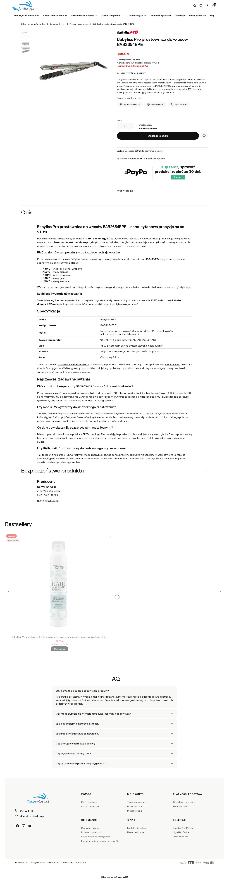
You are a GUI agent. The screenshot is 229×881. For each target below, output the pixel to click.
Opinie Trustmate (90, 806)
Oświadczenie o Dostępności (96, 836)
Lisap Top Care (180, 836)
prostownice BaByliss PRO (73, 364)
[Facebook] (17, 825)
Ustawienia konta (136, 806)
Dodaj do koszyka (158, 135)
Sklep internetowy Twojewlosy (33, 24)
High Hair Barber (181, 832)
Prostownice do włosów (79, 24)
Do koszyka (59, 648)
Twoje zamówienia (136, 802)
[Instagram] (23, 825)
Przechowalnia (134, 810)
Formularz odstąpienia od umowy (98, 841)
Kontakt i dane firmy (137, 828)
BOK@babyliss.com (48, 500)
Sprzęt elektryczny (57, 24)
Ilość (119, 120)
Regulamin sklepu (90, 828)
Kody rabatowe (89, 802)
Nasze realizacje (135, 832)
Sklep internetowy (113, 877)
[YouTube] (29, 825)
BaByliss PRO (172, 364)
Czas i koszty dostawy (184, 802)
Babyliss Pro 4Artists (183, 828)
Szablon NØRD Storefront (72, 863)
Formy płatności (181, 806)
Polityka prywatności (91, 832)
